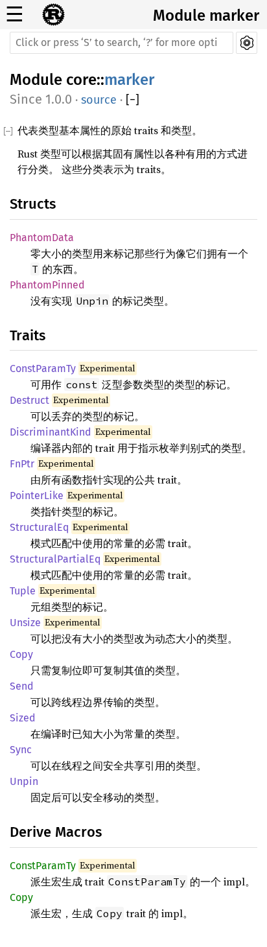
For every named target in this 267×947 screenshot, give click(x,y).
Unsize (25, 622)
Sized (23, 718)
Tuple (23, 591)
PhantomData (42, 237)
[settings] (246, 43)
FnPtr (22, 464)
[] (132, 100)
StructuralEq (39, 527)
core (81, 80)
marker (129, 80)
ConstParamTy (43, 368)
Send (22, 686)
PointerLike (37, 495)
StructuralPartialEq (55, 559)
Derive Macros (56, 832)
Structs (33, 204)
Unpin (24, 781)
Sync (21, 749)
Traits (27, 335)
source (99, 100)
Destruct (29, 400)
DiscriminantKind (50, 432)
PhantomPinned (47, 285)
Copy (21, 654)
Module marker (206, 15)
